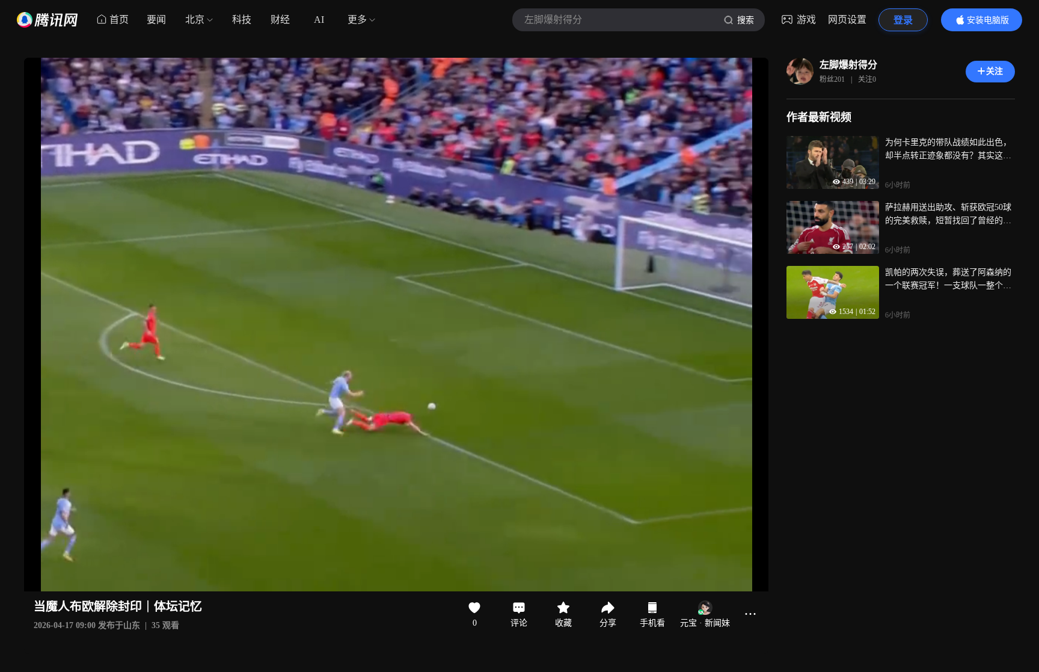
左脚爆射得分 (848, 65)
